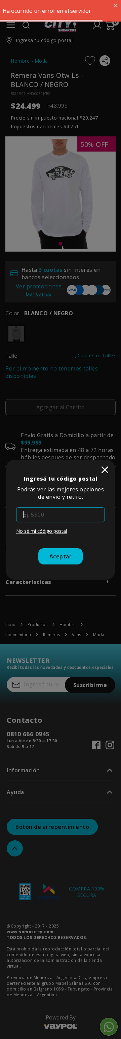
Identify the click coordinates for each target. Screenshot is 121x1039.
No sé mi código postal (41, 531)
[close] (105, 469)
